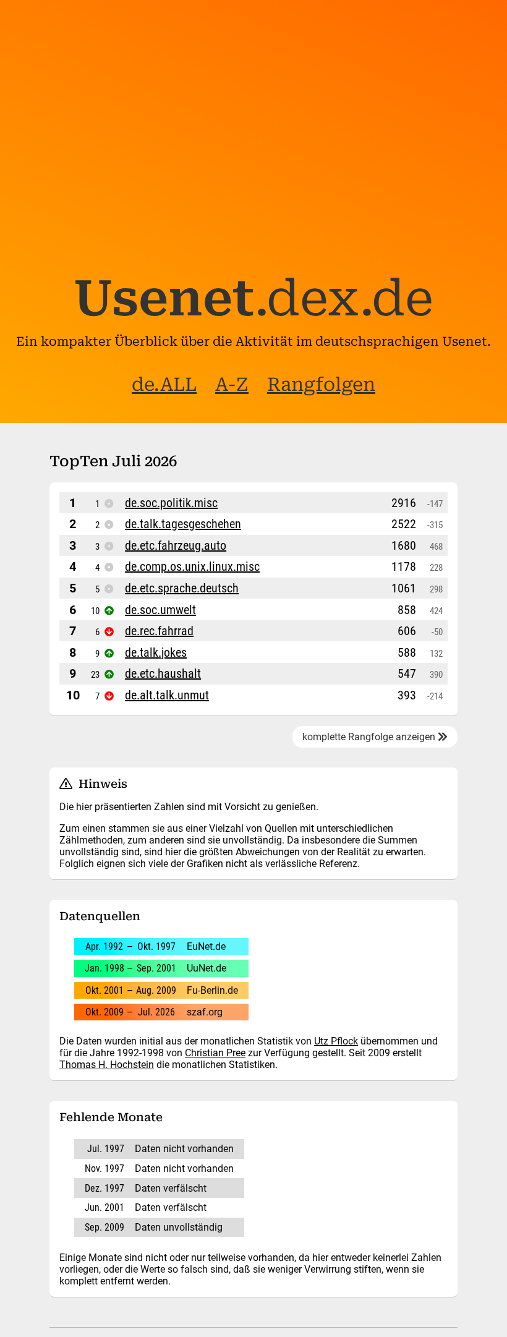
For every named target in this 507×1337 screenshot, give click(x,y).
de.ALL (164, 384)
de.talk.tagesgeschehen (183, 523)
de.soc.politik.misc (171, 502)
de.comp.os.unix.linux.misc (192, 566)
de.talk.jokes (156, 652)
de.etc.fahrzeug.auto (175, 545)
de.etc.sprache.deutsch (182, 588)
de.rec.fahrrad (159, 630)
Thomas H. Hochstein (106, 1064)
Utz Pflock (336, 1041)
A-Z (232, 384)
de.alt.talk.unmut (167, 695)
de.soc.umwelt (160, 609)
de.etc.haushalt (163, 673)
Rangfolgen (321, 384)
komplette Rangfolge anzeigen (370, 737)
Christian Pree (215, 1053)
